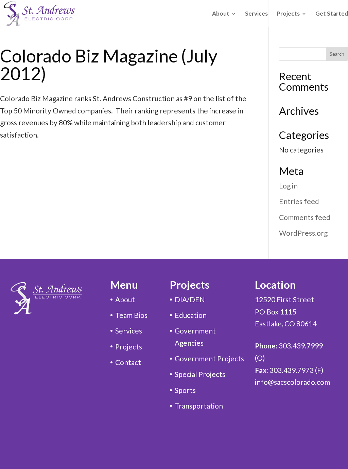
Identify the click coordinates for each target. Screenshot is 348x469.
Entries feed (299, 201)
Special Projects (200, 374)
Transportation (199, 405)
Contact (128, 362)
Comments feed (304, 217)
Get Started (331, 14)
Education (191, 315)
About (125, 299)
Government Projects (209, 358)
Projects (288, 14)
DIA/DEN (190, 299)
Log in (288, 185)
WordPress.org (303, 233)
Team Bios (131, 315)
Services (256, 14)
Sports (185, 390)
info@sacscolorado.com (292, 382)
